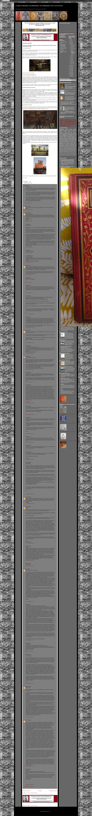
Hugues (27, 206)
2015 (70, 65)
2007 (70, 76)
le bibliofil (62, 384)
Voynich (75, 155)
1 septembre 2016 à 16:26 (30, 369)
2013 (70, 68)
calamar (27, 356)
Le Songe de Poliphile (66, 153)
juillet (71, 55)
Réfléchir (62, 129)
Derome (67, 152)
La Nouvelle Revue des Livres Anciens (68, 143)
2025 (70, 39)
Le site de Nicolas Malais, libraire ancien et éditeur (63, 45)
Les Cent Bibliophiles (72, 153)
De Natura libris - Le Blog (65, 378)
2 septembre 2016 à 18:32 (30, 459)
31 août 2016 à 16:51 (29, 262)
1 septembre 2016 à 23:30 (30, 414)
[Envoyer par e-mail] (23, 181)
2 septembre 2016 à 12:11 (30, 442)
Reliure (73, 145)
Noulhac (74, 154)
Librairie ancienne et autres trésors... (67, 366)
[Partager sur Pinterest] (27, 181)
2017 (70, 42)
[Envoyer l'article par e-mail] (30, 181)
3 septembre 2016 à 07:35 (30, 503)
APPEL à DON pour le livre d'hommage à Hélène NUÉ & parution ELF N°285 (69, 334)
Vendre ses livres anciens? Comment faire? (67, 101)
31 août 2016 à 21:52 (29, 292)
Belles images (63, 130)
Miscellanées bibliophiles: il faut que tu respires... (72, 52)
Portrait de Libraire (64, 144)
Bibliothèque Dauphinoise (65, 353)
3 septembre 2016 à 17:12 (30, 601)
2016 (70, 43)
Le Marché (73, 130)
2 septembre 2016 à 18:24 (30, 448)
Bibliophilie (72, 144)
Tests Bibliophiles (70, 149)
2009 (70, 73)
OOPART (61, 155)
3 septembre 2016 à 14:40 (30, 560)
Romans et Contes (65, 155)
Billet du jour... (67, 367)
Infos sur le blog (68, 138)
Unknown (27, 265)
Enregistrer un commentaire (29, 786)
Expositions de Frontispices (70, 150)
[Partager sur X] (25, 181)
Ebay (70, 129)
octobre (72, 47)
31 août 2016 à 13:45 (29, 203)
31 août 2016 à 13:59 (29, 209)
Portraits (74, 133)
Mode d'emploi (68, 145)
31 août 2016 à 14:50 (29, 221)
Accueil (39, 790)
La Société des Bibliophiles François (68, 148)
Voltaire (72, 155)
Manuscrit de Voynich (69, 154)
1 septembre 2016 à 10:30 (30, 327)
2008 (70, 74)
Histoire (61, 148)
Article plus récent (26, 790)
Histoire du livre (63, 339)
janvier (72, 63)
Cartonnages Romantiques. (65, 373)
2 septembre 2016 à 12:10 (30, 433)
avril (71, 59)
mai (71, 58)
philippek (27, 212)
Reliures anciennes (63, 47)
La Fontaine (61, 153)
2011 (70, 70)
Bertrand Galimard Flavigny (65, 360)
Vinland (69, 155)
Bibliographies (62, 145)
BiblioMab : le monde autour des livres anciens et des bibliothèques (67, 167)
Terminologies (64, 134)
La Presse (74, 143)
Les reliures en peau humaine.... (70, 96)
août (71, 50)
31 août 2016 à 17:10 (29, 274)
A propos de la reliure (63, 42)
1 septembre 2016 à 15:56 (30, 353)
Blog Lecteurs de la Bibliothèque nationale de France (66, 347)
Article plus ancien (53, 790)
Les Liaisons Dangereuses (63, 154)
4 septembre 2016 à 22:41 (30, 784)
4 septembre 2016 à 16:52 (30, 651)
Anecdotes (68, 133)
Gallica (61, 43)
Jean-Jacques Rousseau (72, 152)
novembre (72, 46)
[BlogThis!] (24, 181)
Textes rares (62, 50)
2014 (70, 66)
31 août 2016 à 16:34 (29, 252)
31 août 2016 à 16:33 (29, 247)
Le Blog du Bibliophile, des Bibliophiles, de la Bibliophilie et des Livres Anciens (39, 5)
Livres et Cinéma (72, 146)
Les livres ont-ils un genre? (69, 340)
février (72, 62)
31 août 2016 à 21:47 (29, 282)
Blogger (50, 811)
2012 (70, 69)
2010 (70, 72)
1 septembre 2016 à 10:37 (30, 342)
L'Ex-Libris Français (64, 332)
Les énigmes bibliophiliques (68, 136)
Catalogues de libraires (63, 146)
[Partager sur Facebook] (26, 181)
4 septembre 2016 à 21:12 (30, 766)
